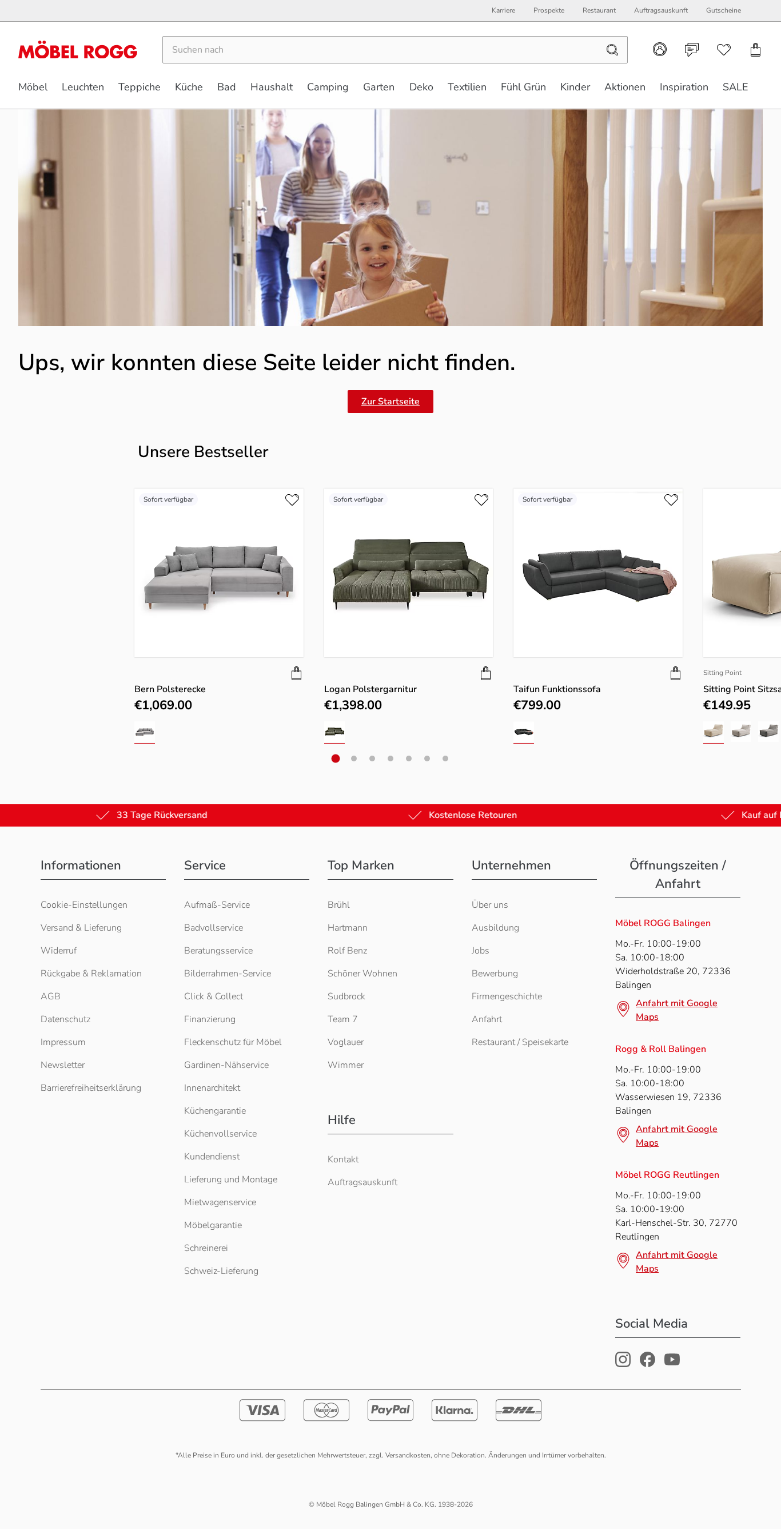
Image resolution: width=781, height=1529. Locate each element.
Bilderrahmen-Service (227, 973)
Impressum (63, 1042)
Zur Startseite (390, 401)
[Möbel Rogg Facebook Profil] (647, 1364)
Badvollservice (213, 928)
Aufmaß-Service (217, 905)
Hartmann (348, 928)
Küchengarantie (215, 1111)
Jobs (480, 950)
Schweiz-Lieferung (221, 1271)
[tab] (336, 758)
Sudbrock (346, 996)
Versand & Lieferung (81, 928)
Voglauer (346, 1042)
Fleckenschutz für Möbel (233, 1042)
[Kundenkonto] (660, 49)
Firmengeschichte (507, 996)
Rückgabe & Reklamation (91, 973)
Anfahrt (487, 1019)
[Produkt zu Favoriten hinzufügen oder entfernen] (292, 500)
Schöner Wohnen (362, 973)
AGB (51, 996)
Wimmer (346, 1065)
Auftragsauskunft (362, 1182)
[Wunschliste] (724, 50)
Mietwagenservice (220, 1202)
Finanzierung (210, 1019)
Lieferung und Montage (230, 1179)
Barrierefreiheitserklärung (91, 1088)
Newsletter (63, 1065)
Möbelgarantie (213, 1225)
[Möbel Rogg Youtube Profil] (672, 1364)
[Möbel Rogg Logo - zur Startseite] (77, 49)
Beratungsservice (218, 950)
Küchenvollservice (220, 1133)
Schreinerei (206, 1248)
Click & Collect (213, 996)
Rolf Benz (347, 950)
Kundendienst (212, 1156)
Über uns (490, 905)
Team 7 (343, 1019)
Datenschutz (65, 1019)
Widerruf (59, 950)
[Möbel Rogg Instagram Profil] (623, 1364)
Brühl (339, 905)
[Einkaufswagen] (756, 50)
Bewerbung (495, 973)
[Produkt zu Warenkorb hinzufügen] (297, 673)
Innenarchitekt (212, 1088)
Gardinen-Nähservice (226, 1065)
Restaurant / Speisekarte (520, 1042)
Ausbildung (495, 928)
